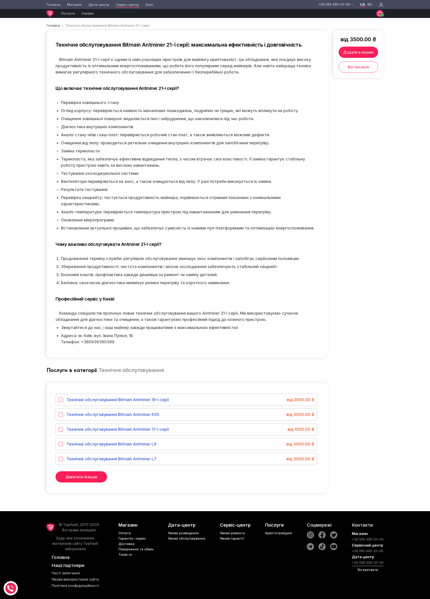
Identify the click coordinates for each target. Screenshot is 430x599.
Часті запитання (66, 573)
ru (370, 4)
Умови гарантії (232, 538)
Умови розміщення (183, 533)
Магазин (74, 4)
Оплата (124, 533)
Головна (53, 4)
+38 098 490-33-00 (367, 562)
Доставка (126, 544)
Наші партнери (68, 565)
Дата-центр (98, 4)
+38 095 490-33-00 (367, 551)
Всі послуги (358, 67)
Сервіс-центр (127, 4)
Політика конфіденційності (75, 585)
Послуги (68, 13)
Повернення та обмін (136, 549)
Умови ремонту (232, 533)
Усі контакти (367, 570)
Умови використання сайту (75, 579)
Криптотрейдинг (278, 533)
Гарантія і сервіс (132, 538)
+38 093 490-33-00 (367, 539)
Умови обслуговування (186, 538)
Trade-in (125, 554)
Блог (149, 4)
